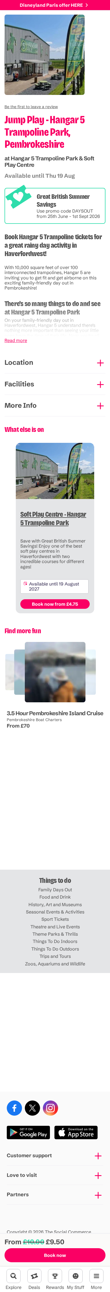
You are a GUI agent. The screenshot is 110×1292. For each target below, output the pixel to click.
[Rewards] (55, 1276)
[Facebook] (14, 1108)
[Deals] (34, 1276)
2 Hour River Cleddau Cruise (64, 702)
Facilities (19, 384)
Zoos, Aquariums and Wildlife (55, 963)
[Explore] (13, 1276)
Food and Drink (55, 896)
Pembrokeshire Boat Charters (33, 719)
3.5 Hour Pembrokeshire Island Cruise (54, 713)
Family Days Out (55, 889)
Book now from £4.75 (55, 604)
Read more (16, 340)
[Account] (76, 1276)
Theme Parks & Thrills (55, 933)
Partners (18, 1194)
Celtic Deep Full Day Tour (25, 702)
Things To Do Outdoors (55, 948)
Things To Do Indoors (55, 941)
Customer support (29, 1155)
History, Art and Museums (55, 904)
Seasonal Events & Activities (55, 911)
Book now (55, 1255)
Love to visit (22, 1175)
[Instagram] (50, 1108)
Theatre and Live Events (55, 926)
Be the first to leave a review (31, 106)
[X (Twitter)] (32, 1108)
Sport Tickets (55, 919)
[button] (31, 106)
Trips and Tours (55, 956)
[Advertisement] (55, 810)
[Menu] (96, 1276)
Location (19, 362)
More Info (21, 405)
